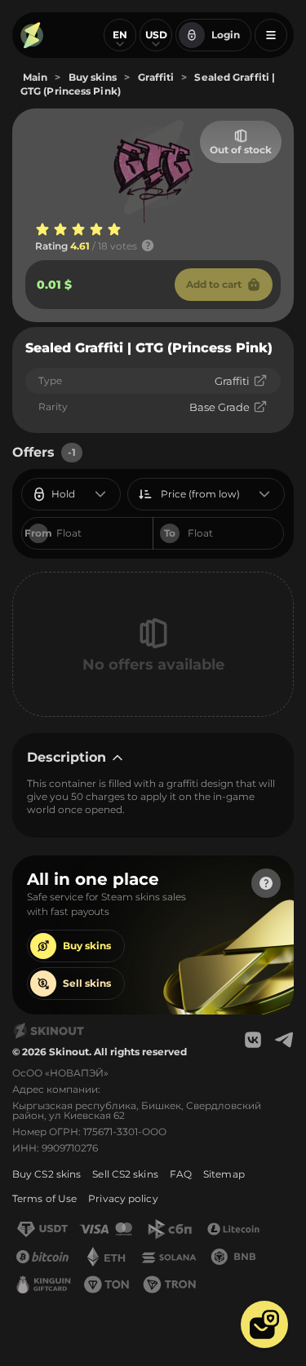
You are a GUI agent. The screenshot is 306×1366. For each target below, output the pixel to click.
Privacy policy (122, 1198)
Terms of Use (44, 1198)
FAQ (181, 1174)
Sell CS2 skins (124, 1174)
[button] (264, 1324)
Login (225, 35)
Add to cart (214, 284)
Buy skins (87, 945)
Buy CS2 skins (46, 1174)
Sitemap (224, 1174)
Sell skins (87, 983)
